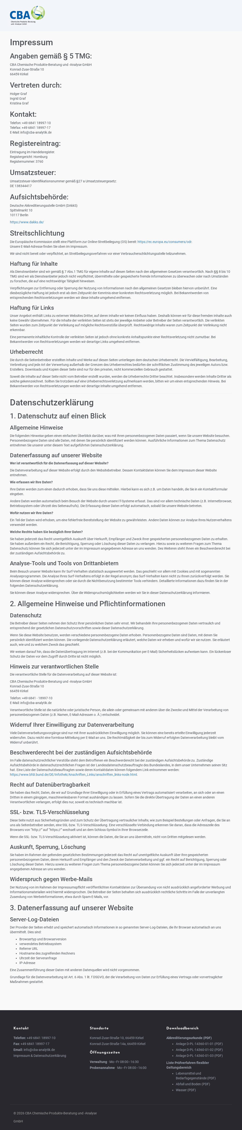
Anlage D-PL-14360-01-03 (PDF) (199, 1056)
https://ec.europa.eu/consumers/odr (164, 242)
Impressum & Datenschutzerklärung (39, 1056)
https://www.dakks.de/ (27, 222)
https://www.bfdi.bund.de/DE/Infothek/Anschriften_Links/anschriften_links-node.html (73, 774)
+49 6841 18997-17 (35, 1044)
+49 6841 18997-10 (41, 1038)
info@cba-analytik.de (39, 1050)
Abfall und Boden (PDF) (193, 1084)
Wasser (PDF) (186, 1090)
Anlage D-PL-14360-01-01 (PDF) (199, 1044)
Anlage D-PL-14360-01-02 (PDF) (199, 1050)
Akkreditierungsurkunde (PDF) (189, 1038)
